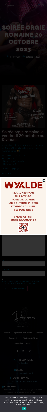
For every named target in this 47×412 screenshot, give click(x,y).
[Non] (43, 403)
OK (24, 408)
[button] (44, 180)
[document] (23, 206)
